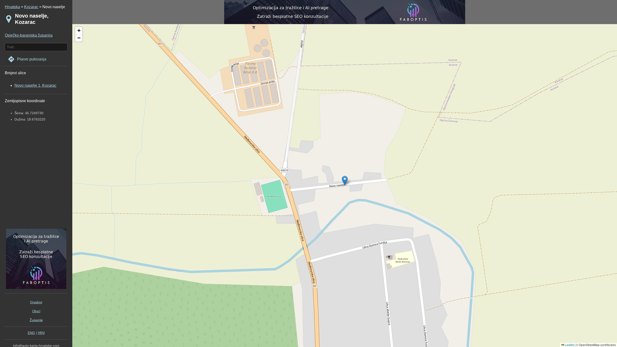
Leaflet (569, 345)
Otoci (36, 311)
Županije (36, 320)
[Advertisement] (35, 179)
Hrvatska (12, 7)
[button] (78, 30)
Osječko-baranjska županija (29, 35)
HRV (41, 333)
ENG (31, 333)
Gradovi (36, 302)
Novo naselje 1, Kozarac (35, 85)
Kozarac (31, 7)
